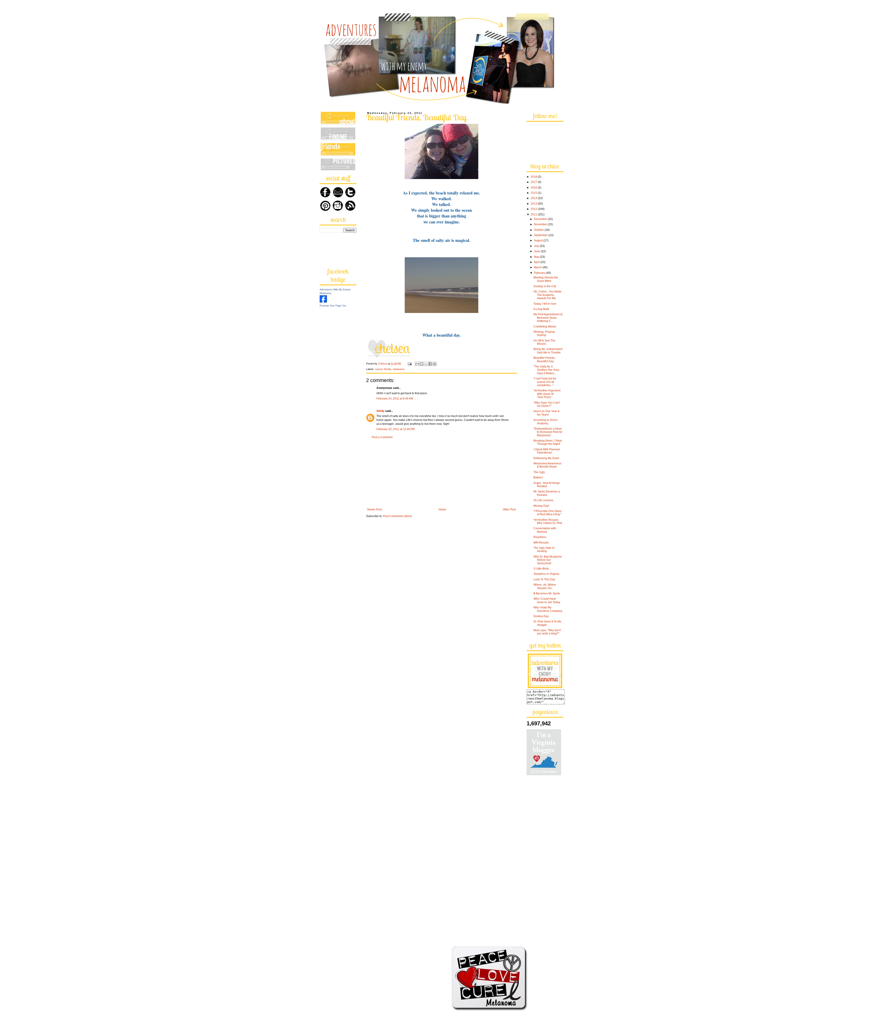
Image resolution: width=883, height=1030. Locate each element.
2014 (534, 198)
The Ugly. (539, 472)
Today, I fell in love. (545, 303)
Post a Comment (382, 437)
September (541, 235)
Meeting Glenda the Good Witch (545, 279)
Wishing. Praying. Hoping (544, 333)
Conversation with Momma (544, 530)
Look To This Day (544, 579)
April (537, 262)
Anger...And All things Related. (546, 484)
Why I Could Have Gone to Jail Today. (547, 600)
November (541, 224)
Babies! (538, 477)
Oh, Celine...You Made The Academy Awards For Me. (547, 295)
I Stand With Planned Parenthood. (546, 451)
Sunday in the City (544, 286)
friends (387, 369)
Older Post (509, 509)
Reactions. (540, 537)
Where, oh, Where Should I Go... (544, 586)
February (540, 273)
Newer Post (374, 509)
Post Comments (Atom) (397, 516)
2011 (534, 214)
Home (442, 509)
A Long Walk (541, 309)
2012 (534, 209)
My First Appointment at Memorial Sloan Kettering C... (547, 318)
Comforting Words (544, 326)
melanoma (398, 369)
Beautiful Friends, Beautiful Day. (544, 359)
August (538, 240)
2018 (534, 176)
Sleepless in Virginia (546, 574)
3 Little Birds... (542, 568)
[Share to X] (426, 364)
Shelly (380, 411)
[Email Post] (410, 363)
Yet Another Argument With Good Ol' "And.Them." (546, 394)
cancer (378, 369)
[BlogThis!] (421, 364)
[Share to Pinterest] (434, 364)
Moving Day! (541, 505)
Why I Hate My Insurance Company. (548, 609)
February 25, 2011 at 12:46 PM (395, 429)
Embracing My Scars (546, 458)
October (539, 229)
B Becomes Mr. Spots (546, 593)
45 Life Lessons (543, 500)
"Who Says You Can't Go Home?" (546, 404)
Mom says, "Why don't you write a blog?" (547, 632)
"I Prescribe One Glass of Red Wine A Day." (547, 512)
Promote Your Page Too (333, 305)
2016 (534, 187)
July (537, 246)
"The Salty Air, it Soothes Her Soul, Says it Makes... (546, 370)
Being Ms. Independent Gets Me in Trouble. (547, 350)
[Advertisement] (441, 473)
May (537, 256)
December (541, 219)
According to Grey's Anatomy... (545, 421)
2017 (534, 182)
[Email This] (417, 364)
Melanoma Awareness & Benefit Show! (547, 465)
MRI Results (541, 542)
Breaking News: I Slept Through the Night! (547, 442)
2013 (534, 203)
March (538, 267)
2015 (534, 192)
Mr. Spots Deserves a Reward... (546, 493)
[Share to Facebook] (430, 364)
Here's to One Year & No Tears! (546, 413)
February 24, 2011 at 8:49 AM (394, 398)
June (537, 251)
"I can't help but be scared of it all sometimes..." (544, 382)
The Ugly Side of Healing (543, 549)
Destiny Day (541, 616)
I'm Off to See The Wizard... (544, 342)
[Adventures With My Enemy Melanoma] (323, 301)
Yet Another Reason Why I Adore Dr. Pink (547, 521)
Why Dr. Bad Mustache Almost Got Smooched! (547, 560)
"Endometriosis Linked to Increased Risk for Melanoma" (547, 432)
